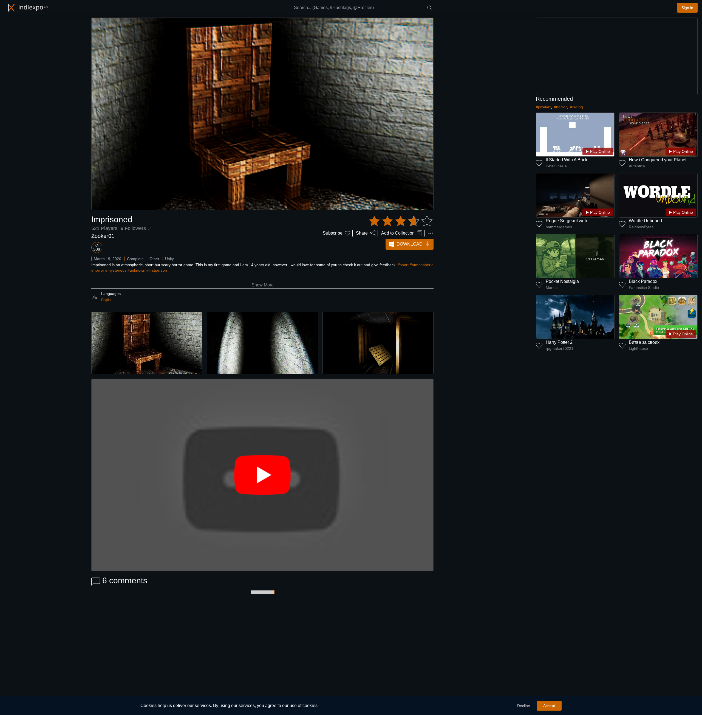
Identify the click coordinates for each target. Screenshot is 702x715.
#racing (576, 107)
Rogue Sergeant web (566, 220)
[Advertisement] (616, 56)
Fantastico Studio (644, 287)
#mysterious (115, 270)
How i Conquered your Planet (657, 159)
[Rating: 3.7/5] (401, 221)
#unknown (136, 270)
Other (154, 259)
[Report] (431, 233)
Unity (169, 259)
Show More (262, 285)
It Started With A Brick (566, 159)
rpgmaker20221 (559, 348)
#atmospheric (421, 265)
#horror (97, 270)
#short (403, 265)
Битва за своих (644, 342)
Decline (523, 705)
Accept (549, 705)
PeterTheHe (556, 166)
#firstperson (156, 270)
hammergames (559, 227)
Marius (551, 287)
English (106, 300)
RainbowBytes (641, 227)
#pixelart (543, 107)
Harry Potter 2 (559, 342)
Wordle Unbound (645, 220)
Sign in (687, 7)
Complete (135, 259)
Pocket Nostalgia (562, 281)
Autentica (637, 166)
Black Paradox (643, 281)
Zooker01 (102, 236)
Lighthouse (638, 348)
